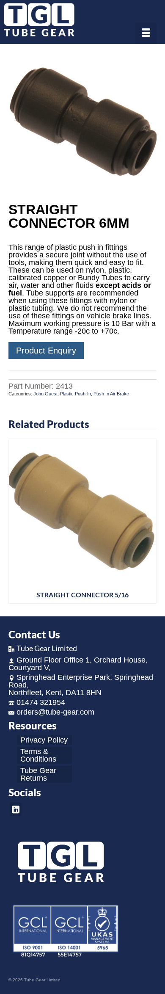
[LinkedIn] (16, 808)
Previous (15, 521)
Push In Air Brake (111, 393)
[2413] (82, 124)
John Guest (45, 393)
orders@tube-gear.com (55, 712)
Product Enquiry (46, 350)
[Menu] (146, 33)
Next (149, 521)
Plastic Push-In (75, 393)
